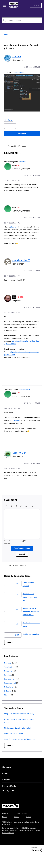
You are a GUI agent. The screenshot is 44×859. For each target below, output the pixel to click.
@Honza (29, 422)
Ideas (5, 34)
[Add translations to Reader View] (31, 146)
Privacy (5, 821)
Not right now (9, 691)
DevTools (9, 120)
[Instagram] (8, 795)
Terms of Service (23, 817)
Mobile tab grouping (31, 638)
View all (10, 647)
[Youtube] (13, 795)
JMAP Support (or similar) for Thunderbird (20, 743)
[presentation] (6, 507)
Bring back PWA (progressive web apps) (20, 718)
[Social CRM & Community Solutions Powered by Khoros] (36, 854)
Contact (30, 821)
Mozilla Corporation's (13, 826)
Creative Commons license (11, 837)
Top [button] (3, 853)
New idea (23, 161)
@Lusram (13, 226)
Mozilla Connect (14, 5)
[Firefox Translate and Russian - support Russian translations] (36, 146)
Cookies (17, 821)
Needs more (9, 675)
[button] (7, 125)
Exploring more (10, 683)
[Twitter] (3, 795)
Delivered (8, 695)
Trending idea (9, 671)
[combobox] (22, 20)
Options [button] (40, 34)
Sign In (36, 5)
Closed (7, 699)
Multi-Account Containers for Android (19, 732)
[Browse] (4, 6)
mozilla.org (6, 817)
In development (19, 72)
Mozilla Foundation (8, 829)
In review (7, 679)
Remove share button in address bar (30, 598)
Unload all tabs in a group (14, 738)
